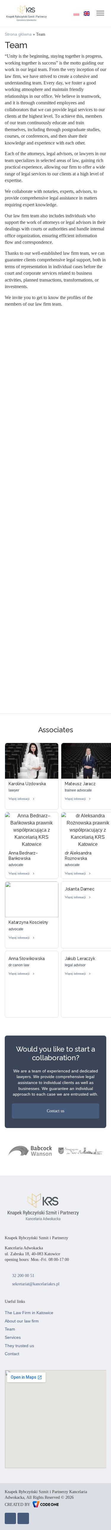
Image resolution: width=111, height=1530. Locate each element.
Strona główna (18, 34)
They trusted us (19, 1345)
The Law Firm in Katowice (29, 1312)
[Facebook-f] (10, 1518)
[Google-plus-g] (23, 1518)
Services (13, 1337)
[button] (55, 437)
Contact (12, 1353)
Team (10, 1329)
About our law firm (22, 1321)
